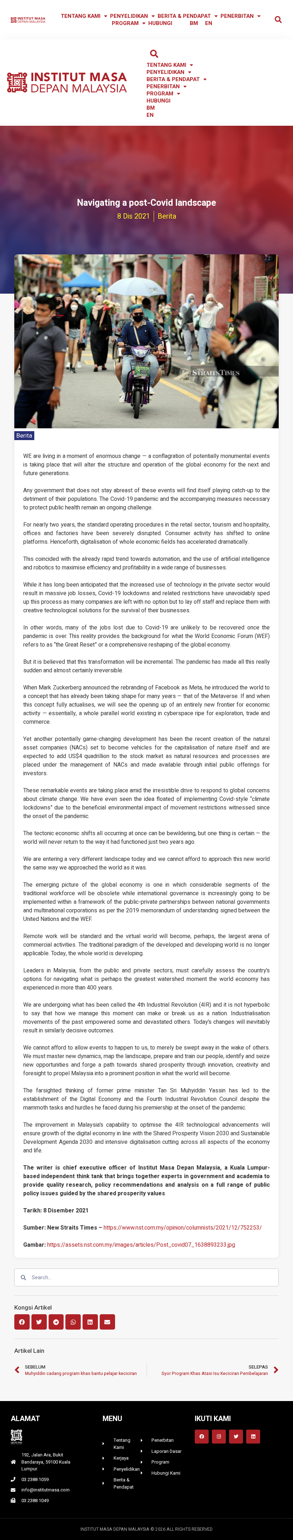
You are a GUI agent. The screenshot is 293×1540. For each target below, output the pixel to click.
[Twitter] (236, 1437)
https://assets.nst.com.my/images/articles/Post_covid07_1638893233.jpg (141, 1245)
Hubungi (160, 23)
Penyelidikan (129, 16)
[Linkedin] (253, 1437)
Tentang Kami (80, 16)
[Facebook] (202, 1437)
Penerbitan (237, 16)
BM (194, 23)
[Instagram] (219, 1437)
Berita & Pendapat (184, 16)
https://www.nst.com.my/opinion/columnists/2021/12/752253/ (183, 1227)
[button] (278, 20)
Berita (24, 435)
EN (208, 23)
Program (125, 23)
